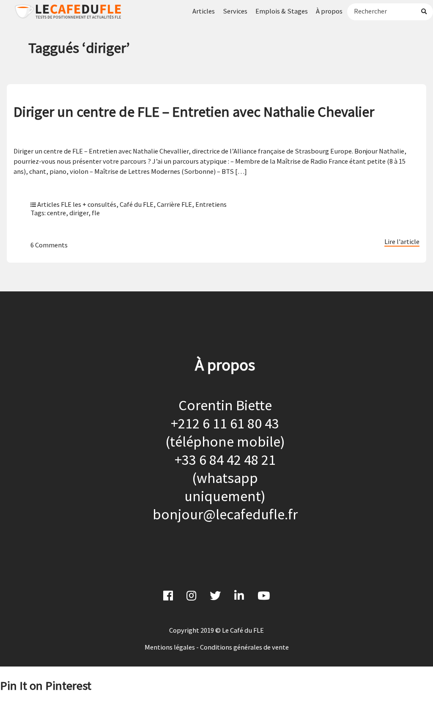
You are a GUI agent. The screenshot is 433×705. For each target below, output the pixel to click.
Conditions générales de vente (244, 647)
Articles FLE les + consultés (76, 204)
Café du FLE (136, 204)
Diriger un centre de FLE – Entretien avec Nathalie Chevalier (194, 111)
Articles (203, 11)
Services (235, 11)
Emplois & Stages (281, 11)
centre (56, 212)
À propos (329, 11)
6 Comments (49, 245)
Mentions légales (170, 647)
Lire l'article (401, 241)
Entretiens (211, 204)
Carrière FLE (174, 204)
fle (96, 212)
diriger (78, 212)
